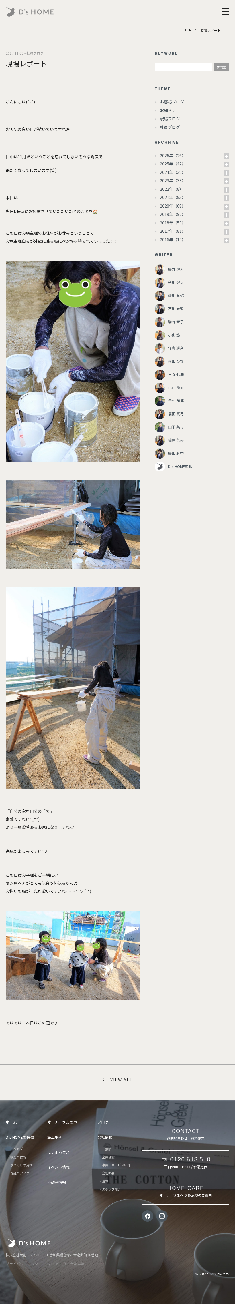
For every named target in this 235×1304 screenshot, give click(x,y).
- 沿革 (104, 1181)
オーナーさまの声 (62, 1122)
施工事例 (54, 1137)
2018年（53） (173, 223)
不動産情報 (56, 1182)
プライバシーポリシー (24, 1263)
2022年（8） (171, 189)
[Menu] (225, 12)
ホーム (11, 1122)
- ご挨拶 (105, 1149)
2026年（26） (173, 155)
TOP (188, 30)
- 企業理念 (107, 1157)
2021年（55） (173, 197)
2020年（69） (173, 206)
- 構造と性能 (17, 1157)
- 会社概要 (107, 1173)
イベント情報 (58, 1167)
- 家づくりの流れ (20, 1165)
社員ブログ (170, 127)
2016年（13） (173, 239)
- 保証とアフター (20, 1173)
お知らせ (168, 110)
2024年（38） (173, 172)
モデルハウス (58, 1152)
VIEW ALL (121, 1079)
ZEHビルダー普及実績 (67, 1263)
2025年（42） (173, 163)
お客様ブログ (172, 102)
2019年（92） (173, 214)
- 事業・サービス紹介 (115, 1165)
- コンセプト (17, 1149)
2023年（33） (173, 180)
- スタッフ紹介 (110, 1189)
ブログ (103, 1122)
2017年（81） (173, 231)
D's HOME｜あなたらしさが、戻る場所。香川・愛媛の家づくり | (43, 12)
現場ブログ (170, 118)
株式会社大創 (29, 1243)
